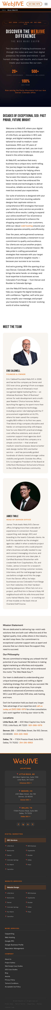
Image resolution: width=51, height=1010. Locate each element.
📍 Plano (28, 864)
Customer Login (9, 1007)
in (27, 824)
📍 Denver (8, 855)
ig (23, 824)
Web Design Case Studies (14, 966)
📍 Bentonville (9, 850)
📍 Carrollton (9, 869)
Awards (7, 976)
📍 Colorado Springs (11, 860)
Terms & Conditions (11, 983)
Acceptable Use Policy (13, 987)
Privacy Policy (10, 980)
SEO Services (12, 840)
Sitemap (39, 1004)
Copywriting (9, 934)
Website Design (13, 887)
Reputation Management (14, 948)
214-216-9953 (26, 742)
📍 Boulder (29, 855)
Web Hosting (10, 937)
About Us (8, 959)
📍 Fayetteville (30, 850)
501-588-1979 (34, 4)
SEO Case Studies (11, 969)
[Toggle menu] (46, 4)
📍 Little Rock (9, 846)
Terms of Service (20, 1004)
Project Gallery (10, 963)
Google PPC (9, 941)
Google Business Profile (14, 945)
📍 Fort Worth (9, 864)
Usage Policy (31, 1004)
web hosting (27, 226)
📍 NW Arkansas (31, 846)
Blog (6, 973)
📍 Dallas (29, 860)
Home (4, 10)
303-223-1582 (21, 734)
